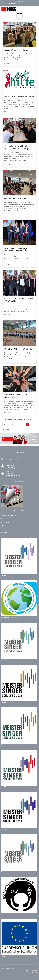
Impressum (4, 532)
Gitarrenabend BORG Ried (16, 198)
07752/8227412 (10, 466)
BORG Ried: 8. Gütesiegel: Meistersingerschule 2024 (16, 249)
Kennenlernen (7, 439)
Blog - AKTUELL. (6, 522)
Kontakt (3, 529)
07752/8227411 (12, 4)
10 (23, 424)
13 (35, 424)
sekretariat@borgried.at (25, 4)
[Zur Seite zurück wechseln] (7, 424)
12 (31, 424)
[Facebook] (16, 1)
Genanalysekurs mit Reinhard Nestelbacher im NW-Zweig (17, 147)
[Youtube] (19, 1)
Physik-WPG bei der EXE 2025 (18, 349)
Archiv (3, 525)
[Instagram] (22, 1)
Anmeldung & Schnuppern (8, 515)
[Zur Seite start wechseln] (4, 424)
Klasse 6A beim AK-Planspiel (17, 50)
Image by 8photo (29, 970)
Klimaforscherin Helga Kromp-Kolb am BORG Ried (18, 419)
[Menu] (36, 9)
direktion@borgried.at (12, 468)
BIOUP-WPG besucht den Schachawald (15, 396)
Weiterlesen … (8, 63)
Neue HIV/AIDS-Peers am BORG (19, 96)
